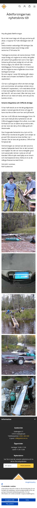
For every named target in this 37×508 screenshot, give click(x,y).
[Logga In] (24, 6)
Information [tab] (6, 419)
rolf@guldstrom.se (21, 438)
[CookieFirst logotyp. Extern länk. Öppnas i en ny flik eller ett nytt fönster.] (2, 484)
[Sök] (19, 6)
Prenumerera (25, 466)
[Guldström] (3, 6)
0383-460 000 (24, 436)
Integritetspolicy (30, 482)
